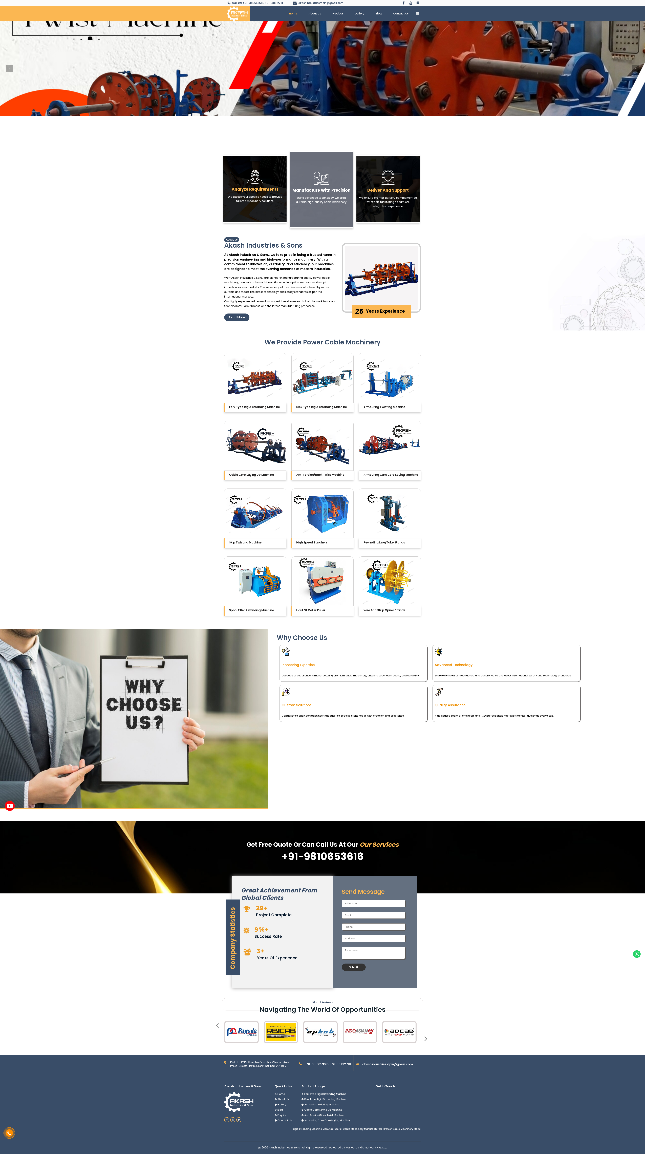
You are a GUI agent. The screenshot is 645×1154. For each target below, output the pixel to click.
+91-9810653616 (253, 3)
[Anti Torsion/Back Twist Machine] (322, 446)
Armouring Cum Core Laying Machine (327, 1120)
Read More (237, 317)
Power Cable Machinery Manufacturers (284, 1129)
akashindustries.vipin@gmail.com (320, 3)
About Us (315, 13)
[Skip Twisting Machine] (255, 513)
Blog (379, 13)
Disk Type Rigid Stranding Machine (325, 1099)
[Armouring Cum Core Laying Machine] (390, 446)
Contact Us (401, 13)
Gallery (359, 13)
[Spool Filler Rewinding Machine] (255, 581)
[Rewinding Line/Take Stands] (390, 513)
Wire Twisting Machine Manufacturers (384, 1129)
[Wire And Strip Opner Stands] (390, 581)
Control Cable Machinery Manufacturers (334, 1129)
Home (293, 13)
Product (337, 13)
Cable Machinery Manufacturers (238, 1129)
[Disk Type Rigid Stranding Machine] (322, 378)
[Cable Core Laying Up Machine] (255, 446)
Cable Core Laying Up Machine (323, 1109)
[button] (9, 68)
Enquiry (281, 1115)
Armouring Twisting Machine (321, 1104)
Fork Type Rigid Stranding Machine (325, 1094)
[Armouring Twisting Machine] (390, 378)
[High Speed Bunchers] (322, 513)
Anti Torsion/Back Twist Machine (324, 1115)
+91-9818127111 (274, 3)
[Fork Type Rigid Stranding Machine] (255, 378)
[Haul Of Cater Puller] (322, 581)
